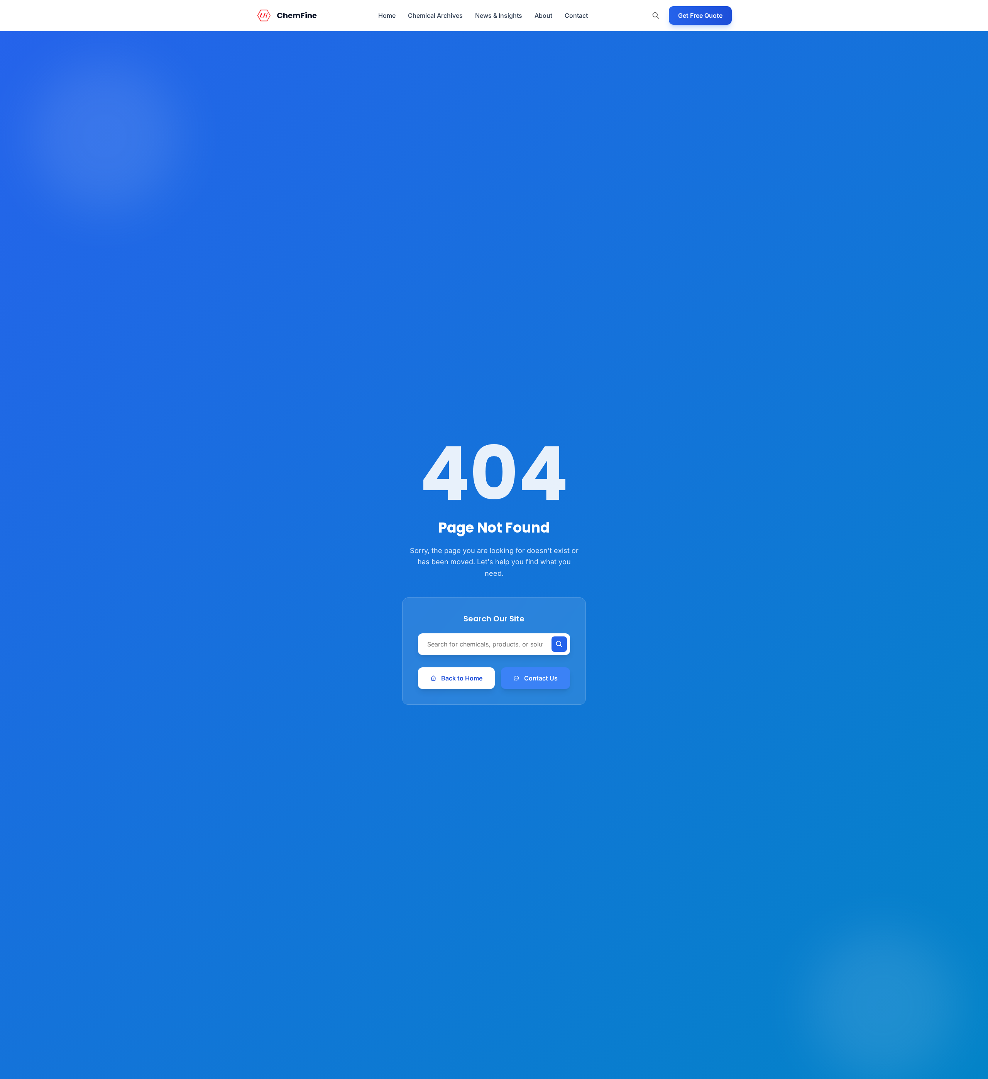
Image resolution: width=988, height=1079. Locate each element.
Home (387, 15)
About (543, 15)
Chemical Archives (435, 15)
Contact (576, 15)
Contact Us (541, 678)
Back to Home (461, 678)
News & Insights (498, 15)
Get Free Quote (700, 15)
